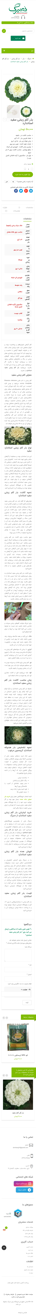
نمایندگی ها (30, 1267)
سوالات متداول (29, 1227)
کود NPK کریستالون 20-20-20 (18, 1055)
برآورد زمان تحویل (28, 1270)
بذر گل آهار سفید (18, 1113)
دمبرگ (29, 58)
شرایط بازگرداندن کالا (28, 1230)
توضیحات (16, 211)
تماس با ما (30, 1256)
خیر (7, 181)
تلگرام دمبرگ (22, 1190)
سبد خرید (30, 1250)
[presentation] (7, 1018)
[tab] (29, 209)
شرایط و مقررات (9, 1294)
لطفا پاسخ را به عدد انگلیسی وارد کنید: (20, 984)
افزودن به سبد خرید (21, 174)
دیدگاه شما (28, 947)
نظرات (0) (5, 209)
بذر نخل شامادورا (7, 119)
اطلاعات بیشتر (21, 1037)
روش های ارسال (29, 1233)
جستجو (4, 31)
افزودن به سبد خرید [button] (21, 1094)
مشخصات (29, 207)
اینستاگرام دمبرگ (21, 1183)
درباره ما (31, 1273)
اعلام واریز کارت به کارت (18, 1297)
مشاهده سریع (15, 1037)
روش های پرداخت (28, 1237)
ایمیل (29, 974)
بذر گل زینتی (16, 58)
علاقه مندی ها (29, 1253)
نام (30, 965)
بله (13, 181)
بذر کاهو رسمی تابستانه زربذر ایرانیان (4, 119)
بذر (23, 58)
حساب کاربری (29, 1247)
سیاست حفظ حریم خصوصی (25, 1294)
